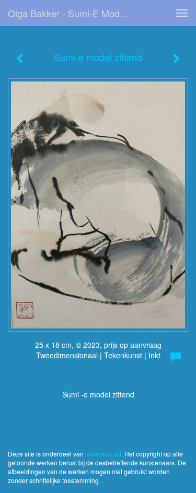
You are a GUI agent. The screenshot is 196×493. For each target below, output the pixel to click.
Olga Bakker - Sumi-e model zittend (75, 13)
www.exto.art (103, 453)
